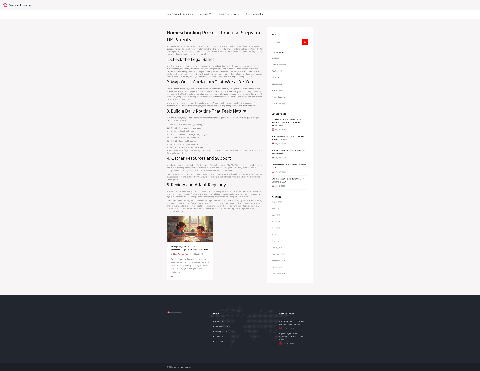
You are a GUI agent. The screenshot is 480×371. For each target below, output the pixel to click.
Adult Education (278, 71)
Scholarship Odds (255, 14)
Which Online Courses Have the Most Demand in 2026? (288, 180)
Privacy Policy (221, 331)
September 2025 (278, 273)
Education (276, 58)
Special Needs (277, 90)
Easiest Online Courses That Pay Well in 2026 (289, 166)
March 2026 (277, 234)
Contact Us (219, 336)
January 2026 (277, 247)
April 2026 (276, 228)
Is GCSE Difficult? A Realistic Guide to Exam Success (288, 152)
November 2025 (278, 260)
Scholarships (277, 84)
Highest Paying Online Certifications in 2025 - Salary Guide (291, 336)
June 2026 (276, 215)
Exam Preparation (279, 64)
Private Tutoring (278, 97)
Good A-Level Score (228, 14)
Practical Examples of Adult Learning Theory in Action (288, 138)
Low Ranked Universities (180, 14)
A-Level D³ (205, 14)
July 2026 (275, 208)
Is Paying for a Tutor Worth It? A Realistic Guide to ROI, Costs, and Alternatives (286, 122)
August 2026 (277, 202)
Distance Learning (279, 77)
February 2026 (278, 241)
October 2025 (277, 267)
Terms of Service (222, 326)
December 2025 (278, 254)
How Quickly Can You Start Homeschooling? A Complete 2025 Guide (189, 248)
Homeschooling (278, 103)
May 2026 (276, 221)
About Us (219, 321)
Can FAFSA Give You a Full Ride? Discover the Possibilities (292, 323)
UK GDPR (219, 341)
